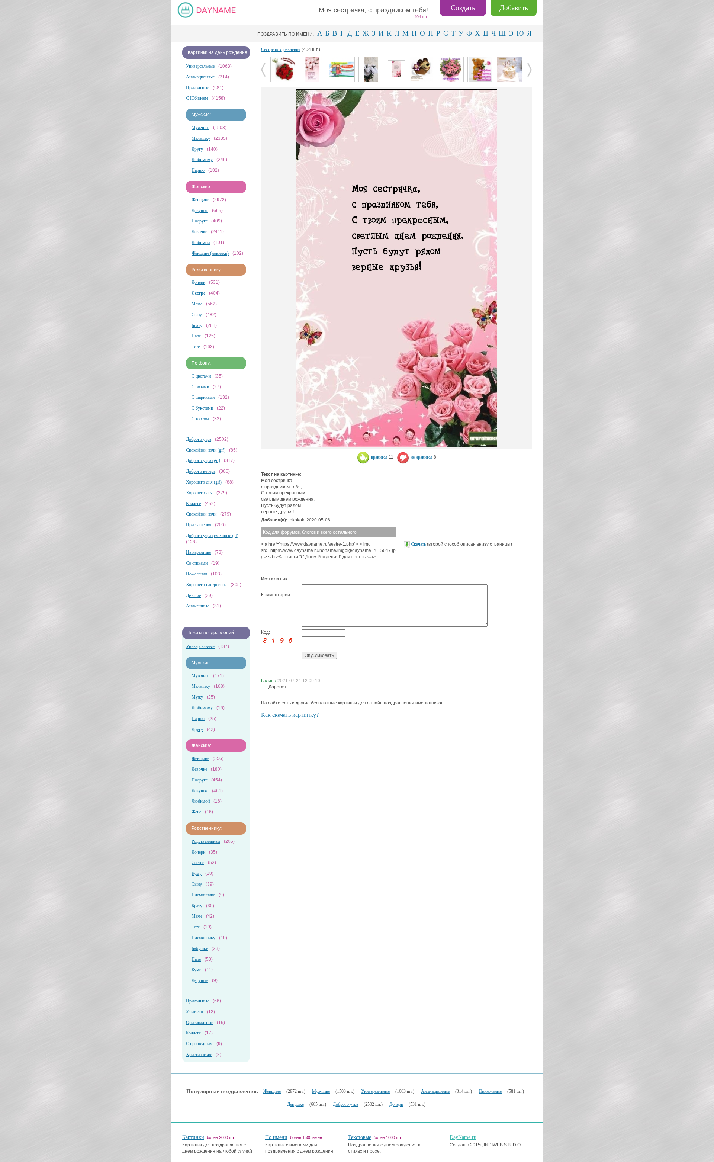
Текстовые (359, 1137)
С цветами (201, 376)
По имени (276, 1137)
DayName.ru (463, 1137)
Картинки (193, 1137)
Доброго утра (198, 439)
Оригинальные (199, 1022)
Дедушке (200, 980)
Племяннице (203, 895)
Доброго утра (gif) (203, 460)
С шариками (203, 397)
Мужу (197, 697)
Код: (265, 632)
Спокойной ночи (201, 514)
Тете (196, 346)
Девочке (199, 231)
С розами (200, 386)
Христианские (199, 1054)
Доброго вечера (200, 471)
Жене (196, 812)
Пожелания (196, 574)
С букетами (202, 408)
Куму (197, 873)
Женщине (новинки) (210, 253)
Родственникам (206, 841)
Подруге (200, 221)
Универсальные (200, 66)
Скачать (418, 544)
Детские (193, 595)
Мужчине (200, 127)
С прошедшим (199, 1043)
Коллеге (193, 503)
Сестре (198, 862)
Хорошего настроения (206, 584)
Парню (198, 170)
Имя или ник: (274, 578)
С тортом (200, 418)
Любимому (202, 159)
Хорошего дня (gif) (204, 482)
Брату (197, 325)
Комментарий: (276, 594)
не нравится (421, 457)
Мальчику (201, 138)
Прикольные (197, 87)
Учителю (194, 1011)
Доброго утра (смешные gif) (212, 535)
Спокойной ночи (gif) (205, 450)
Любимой (201, 242)
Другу (197, 149)
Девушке (200, 210)
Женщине (200, 199)
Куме (196, 969)
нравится (379, 457)
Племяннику (203, 937)
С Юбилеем (197, 98)
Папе (196, 335)
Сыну (197, 314)
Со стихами (197, 563)
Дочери (198, 282)
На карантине (198, 552)
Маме (197, 303)
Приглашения (198, 524)
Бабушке (200, 948)
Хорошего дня (199, 492)
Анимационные (200, 77)
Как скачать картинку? (290, 715)
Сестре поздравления (280, 49)
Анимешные (197, 606)
